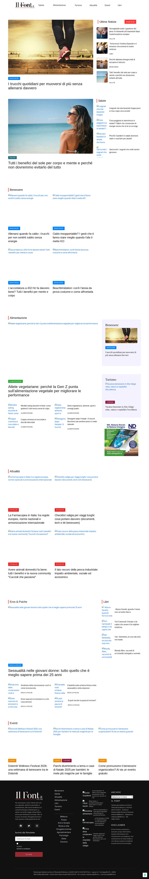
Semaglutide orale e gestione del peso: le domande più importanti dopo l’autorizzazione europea (124, 31)
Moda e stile (63, 826)
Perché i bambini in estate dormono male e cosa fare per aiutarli (123, 137)
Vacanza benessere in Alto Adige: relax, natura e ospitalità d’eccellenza (121, 408)
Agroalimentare (64, 832)
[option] (121, 344)
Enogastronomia (63, 829)
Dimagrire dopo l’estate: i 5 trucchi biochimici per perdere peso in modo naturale (82, 421)
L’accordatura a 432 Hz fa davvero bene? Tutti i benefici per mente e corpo (28, 291)
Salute (41, 5)
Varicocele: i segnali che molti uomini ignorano (124, 151)
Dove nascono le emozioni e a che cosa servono (35, 700)
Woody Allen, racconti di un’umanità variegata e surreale (127, 652)
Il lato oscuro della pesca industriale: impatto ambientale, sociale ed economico (76, 573)
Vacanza (64, 842)
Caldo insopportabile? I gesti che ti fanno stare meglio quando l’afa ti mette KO (73, 237)
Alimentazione (59, 5)
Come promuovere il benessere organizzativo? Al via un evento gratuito (117, 769)
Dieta (63, 838)
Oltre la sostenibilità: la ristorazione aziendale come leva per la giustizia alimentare (100, 812)
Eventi (107, 5)
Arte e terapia (64, 823)
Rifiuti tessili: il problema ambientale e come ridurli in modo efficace (96, 803)
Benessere (24, 5)
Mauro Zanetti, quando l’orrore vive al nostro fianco (127, 610)
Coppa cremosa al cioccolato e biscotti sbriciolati (33, 421)
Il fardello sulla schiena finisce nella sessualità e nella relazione (81, 686)
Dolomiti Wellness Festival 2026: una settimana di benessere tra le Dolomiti (28, 769)
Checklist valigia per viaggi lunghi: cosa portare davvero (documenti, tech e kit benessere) (75, 519)
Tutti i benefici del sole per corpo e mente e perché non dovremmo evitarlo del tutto (123, 75)
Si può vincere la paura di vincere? (82, 700)
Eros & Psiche (15, 665)
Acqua (64, 820)
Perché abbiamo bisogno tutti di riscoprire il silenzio (122, 61)
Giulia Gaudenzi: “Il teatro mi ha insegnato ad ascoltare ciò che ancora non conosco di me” (99, 794)
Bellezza (63, 816)
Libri (120, 5)
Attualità (93, 5)
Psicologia (63, 835)
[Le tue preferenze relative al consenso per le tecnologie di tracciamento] (145, 875)
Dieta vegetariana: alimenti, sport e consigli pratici (81, 407)
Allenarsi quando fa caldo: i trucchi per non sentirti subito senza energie (28, 237)
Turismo (78, 5)
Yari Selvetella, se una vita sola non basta (128, 638)
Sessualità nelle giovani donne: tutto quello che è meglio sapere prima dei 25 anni (49, 672)
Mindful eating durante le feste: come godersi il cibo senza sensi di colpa (36, 407)
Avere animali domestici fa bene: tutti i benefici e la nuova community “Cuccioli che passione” (29, 573)
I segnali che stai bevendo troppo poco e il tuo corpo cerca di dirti (125, 109)
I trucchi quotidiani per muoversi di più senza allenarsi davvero (45, 86)
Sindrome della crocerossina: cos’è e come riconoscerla (36, 686)
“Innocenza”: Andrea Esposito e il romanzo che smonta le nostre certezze (123, 46)
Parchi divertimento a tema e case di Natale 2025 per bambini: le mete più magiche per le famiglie (73, 769)
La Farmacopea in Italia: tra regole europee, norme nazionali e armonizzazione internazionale (28, 519)
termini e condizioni (23, 849)
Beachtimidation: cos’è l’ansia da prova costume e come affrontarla (73, 289)
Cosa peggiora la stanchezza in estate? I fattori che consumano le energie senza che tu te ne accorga (123, 123)
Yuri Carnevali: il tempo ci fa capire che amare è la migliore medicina (127, 624)
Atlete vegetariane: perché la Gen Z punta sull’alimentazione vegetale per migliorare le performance (44, 391)
